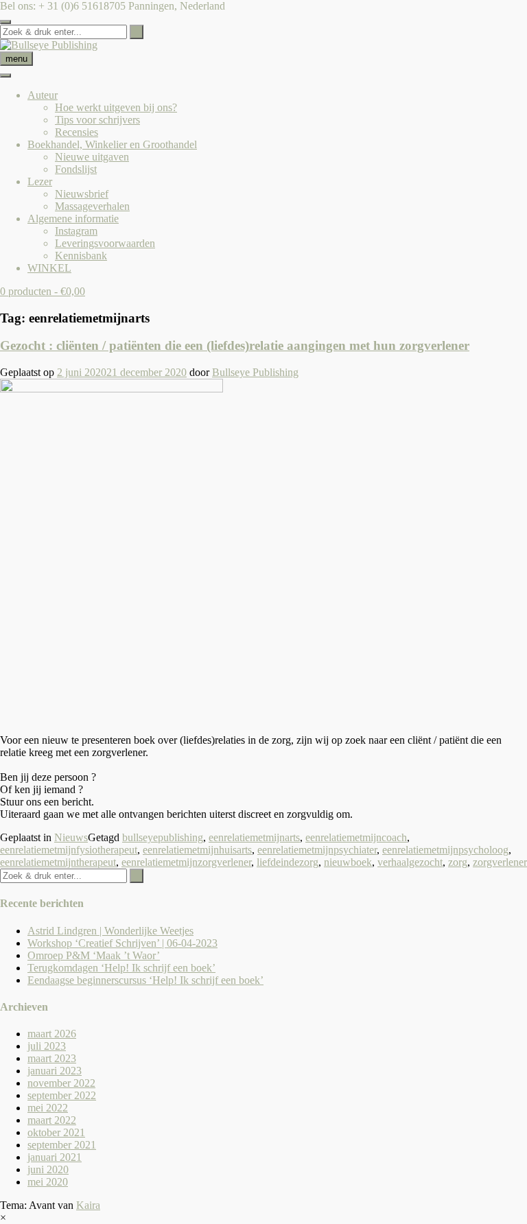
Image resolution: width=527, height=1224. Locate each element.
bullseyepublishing (162, 837)
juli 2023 (46, 1046)
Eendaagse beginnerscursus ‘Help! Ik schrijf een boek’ (145, 980)
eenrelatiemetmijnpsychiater (317, 850)
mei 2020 (47, 1182)
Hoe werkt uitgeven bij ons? (116, 107)
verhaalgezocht (410, 862)
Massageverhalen (92, 206)
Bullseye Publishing (255, 372)
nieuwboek (348, 862)
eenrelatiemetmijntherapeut (58, 862)
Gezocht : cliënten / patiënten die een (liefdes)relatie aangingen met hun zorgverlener (234, 345)
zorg (457, 862)
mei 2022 (47, 1108)
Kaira (88, 1205)
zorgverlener (500, 862)
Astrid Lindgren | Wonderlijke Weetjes (110, 931)
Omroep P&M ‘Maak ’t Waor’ (93, 955)
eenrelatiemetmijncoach (356, 837)
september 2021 (61, 1145)
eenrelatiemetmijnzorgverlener (186, 862)
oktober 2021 (56, 1132)
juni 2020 (48, 1169)
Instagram (76, 231)
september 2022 (61, 1095)
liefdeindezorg (287, 862)
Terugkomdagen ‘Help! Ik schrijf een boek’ (121, 968)
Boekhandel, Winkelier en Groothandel (112, 144)
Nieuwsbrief (81, 194)
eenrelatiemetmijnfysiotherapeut (68, 850)
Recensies (76, 132)
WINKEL (49, 268)
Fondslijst (76, 169)
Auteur (42, 95)
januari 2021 (54, 1157)
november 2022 (61, 1083)
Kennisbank (81, 255)
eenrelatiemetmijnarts (254, 837)
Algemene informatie (73, 218)
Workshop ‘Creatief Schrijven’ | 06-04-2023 (122, 943)
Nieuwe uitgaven (92, 157)
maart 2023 (51, 1058)
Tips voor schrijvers (97, 120)
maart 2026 (51, 1033)
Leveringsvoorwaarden (105, 243)
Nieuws (71, 837)
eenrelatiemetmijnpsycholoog (445, 850)
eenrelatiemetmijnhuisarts (197, 850)
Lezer (39, 181)
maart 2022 (51, 1120)
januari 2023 (54, 1070)
